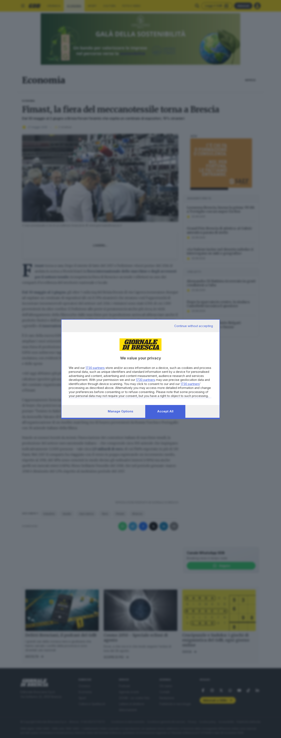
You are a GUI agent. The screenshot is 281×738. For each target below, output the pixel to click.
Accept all (165, 411)
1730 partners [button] (95, 368)
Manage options (120, 411)
